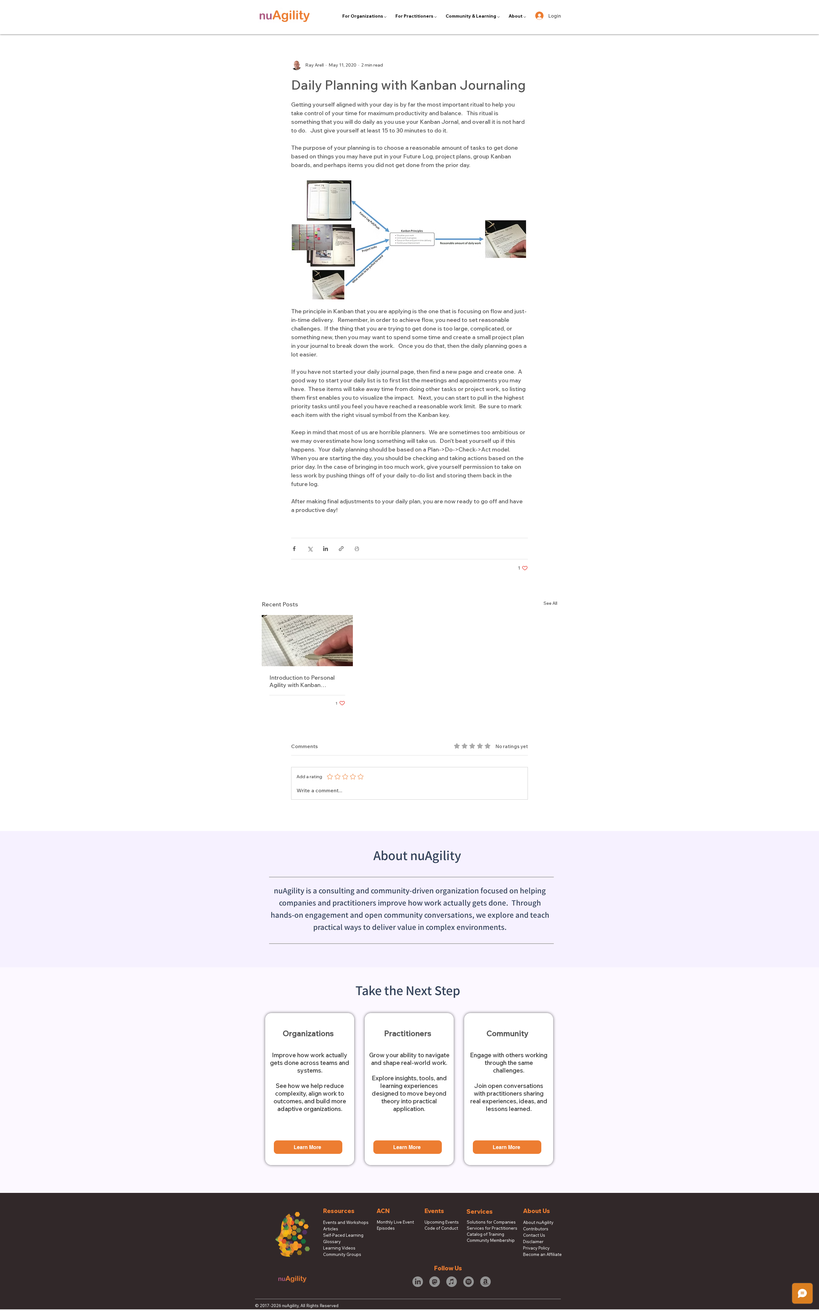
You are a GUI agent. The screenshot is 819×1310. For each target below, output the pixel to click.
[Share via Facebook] (294, 549)
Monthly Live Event (395, 1222)
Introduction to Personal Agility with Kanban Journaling (302, 681)
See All (550, 603)
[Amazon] (485, 1281)
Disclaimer (533, 1241)
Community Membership (487, 1240)
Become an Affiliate (542, 1254)
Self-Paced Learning (343, 1235)
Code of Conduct (441, 1228)
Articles (330, 1228)
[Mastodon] (434, 1281)
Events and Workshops (346, 1222)
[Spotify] (468, 1281)
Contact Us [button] (534, 1235)
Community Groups (342, 1254)
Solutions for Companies (487, 1222)
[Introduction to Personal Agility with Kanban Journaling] (307, 640)
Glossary (332, 1241)
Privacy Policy (536, 1247)
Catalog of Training (485, 1234)
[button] (364, 16)
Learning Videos (339, 1247)
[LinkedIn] (417, 1281)
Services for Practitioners (487, 1228)
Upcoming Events (442, 1222)
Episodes (386, 1228)
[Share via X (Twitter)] (310, 549)
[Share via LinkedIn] (325, 549)
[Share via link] (341, 549)
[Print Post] (357, 549)
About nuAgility (538, 1222)
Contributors (535, 1228)
